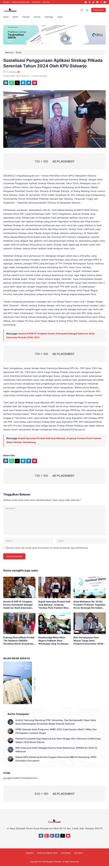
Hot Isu (37, 17)
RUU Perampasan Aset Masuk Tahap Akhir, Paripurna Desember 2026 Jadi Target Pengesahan (88, 640)
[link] (85, 2)
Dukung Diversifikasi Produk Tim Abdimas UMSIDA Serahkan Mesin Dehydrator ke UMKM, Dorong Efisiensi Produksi (19, 640)
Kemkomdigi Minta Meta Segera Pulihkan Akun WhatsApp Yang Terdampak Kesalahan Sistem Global (53, 640)
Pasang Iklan (98, 10)
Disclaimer (36, 2)
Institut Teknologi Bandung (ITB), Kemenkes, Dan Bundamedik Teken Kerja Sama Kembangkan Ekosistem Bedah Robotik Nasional (55, 722)
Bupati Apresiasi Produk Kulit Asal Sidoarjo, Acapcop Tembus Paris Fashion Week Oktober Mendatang (54, 604)
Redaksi (6, 2)
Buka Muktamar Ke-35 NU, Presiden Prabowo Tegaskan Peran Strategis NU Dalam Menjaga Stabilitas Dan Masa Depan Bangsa (89, 604)
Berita (15, 17)
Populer (26, 17)
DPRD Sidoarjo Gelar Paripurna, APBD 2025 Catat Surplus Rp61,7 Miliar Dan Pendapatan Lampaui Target (56, 731)
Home (6, 17)
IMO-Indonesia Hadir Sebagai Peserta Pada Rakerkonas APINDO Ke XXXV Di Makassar (56, 749)
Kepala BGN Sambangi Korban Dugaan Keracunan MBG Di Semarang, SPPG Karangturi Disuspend (55, 759)
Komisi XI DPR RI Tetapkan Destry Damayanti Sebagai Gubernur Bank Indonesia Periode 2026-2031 (18, 604)
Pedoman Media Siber (21, 2)
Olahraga (49, 17)
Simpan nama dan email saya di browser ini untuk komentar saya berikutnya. (47, 547)
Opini (59, 17)
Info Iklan (46, 2)
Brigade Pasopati (54, 861)
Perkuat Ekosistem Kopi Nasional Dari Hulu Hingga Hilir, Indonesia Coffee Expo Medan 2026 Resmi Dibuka (58, 740)
